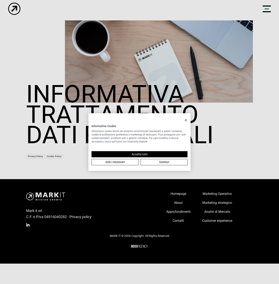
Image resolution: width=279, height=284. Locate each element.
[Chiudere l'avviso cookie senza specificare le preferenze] (185, 120)
